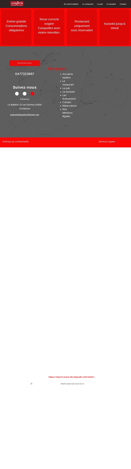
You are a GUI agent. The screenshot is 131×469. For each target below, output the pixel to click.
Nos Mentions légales (67, 113)
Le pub (100, 4)
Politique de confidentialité (16, 141)
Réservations (69, 105)
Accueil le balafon (71, 4)
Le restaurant (87, 4)
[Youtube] (32, 94)
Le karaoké (111, 4)
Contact (123, 4)
